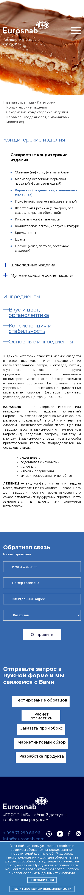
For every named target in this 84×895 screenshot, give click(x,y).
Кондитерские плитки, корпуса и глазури (47, 226)
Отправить (42, 634)
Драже (20, 239)
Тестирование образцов (41, 700)
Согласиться (42, 880)
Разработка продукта (41, 756)
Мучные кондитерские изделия (43, 275)
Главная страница (18, 102)
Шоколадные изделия (33, 265)
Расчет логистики (41, 716)
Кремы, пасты (25, 233)
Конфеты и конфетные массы (37, 219)
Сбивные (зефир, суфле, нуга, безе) (42, 172)
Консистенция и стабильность (30, 328)
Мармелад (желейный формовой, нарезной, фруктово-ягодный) (41, 181)
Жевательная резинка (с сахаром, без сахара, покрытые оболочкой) (44, 210)
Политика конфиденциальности (42, 888)
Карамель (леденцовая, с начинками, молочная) (46, 192)
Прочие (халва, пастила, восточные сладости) (42, 248)
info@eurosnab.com (24, 839)
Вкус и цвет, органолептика (29, 312)
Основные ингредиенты (41, 341)
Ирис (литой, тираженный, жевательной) (46, 201)
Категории (46, 102)
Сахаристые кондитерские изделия (37, 112)
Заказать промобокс (41, 728)
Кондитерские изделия (26, 107)
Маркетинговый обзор (41, 742)
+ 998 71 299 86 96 (21, 833)
